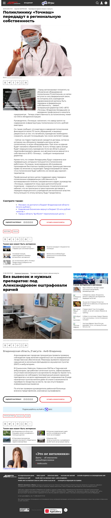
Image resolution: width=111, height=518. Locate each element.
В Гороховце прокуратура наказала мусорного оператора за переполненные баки (24, 440)
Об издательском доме (26, 475)
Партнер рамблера (37, 510)
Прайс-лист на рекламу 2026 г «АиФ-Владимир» (51, 478)
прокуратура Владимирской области (15, 340)
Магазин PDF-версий (68, 475)
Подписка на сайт (24, 478)
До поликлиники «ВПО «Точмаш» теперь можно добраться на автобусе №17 (23, 262)
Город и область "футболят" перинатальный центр (41, 214)
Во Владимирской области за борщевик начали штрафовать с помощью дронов (23, 433)
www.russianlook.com (14, 77)
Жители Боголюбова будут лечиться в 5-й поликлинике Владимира (56, 255)
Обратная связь (52, 475)
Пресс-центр (41, 475)
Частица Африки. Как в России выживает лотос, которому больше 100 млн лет (94, 325)
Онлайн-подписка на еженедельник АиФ (91, 475)
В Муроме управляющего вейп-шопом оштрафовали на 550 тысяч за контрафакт (57, 433)
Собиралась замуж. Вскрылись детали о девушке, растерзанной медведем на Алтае (94, 296)
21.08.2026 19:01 (8, 273)
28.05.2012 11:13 (7, 9)
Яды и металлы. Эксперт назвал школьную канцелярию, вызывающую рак (93, 289)
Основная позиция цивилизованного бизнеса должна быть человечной (21, 255)
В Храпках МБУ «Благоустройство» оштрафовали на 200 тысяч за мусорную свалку (58, 440)
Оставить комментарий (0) (55, 222)
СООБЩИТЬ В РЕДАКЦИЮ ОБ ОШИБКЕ (69, 480)
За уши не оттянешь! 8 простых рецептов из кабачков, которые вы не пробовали (95, 303)
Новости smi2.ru (10, 469)
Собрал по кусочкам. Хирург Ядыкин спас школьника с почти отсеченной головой (95, 318)
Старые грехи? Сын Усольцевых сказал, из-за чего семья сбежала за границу (95, 310)
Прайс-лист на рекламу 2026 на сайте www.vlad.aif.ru (36, 480)
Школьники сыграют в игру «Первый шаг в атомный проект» (23, 247)
